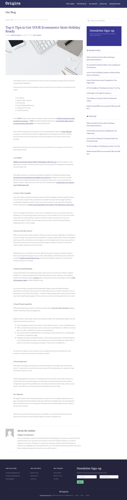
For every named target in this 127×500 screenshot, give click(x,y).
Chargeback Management (13, 473)
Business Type (34, 473)
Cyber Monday (66, 132)
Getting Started (114, 4)
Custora (36, 278)
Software (38, 35)
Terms (82, 495)
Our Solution (93, 4)
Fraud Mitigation (10, 479)
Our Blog (56, 479)
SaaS (34, 35)
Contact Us (33, 479)
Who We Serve (81, 4)
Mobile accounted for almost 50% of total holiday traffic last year (35, 162)
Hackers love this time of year (29, 258)
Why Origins (70, 4)
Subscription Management (13, 476)
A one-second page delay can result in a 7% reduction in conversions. (51, 205)
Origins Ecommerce (16, 35)
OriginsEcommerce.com (45, 495)
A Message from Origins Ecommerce (99, 93)
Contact (87, 495)
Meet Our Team (58, 476)
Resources (103, 4)
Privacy (77, 495)
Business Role (34, 476)
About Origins (57, 473)
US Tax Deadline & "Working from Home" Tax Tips (103, 88)
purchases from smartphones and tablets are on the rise (32, 177)
